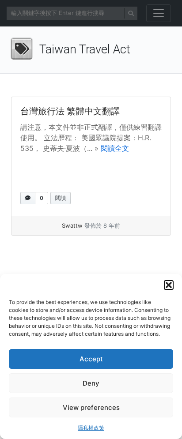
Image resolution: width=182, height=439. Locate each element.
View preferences (91, 407)
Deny (91, 383)
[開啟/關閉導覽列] (158, 13)
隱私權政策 (91, 427)
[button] (168, 285)
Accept (91, 359)
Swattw (72, 225)
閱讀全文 (115, 148)
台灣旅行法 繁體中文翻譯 (70, 111)
